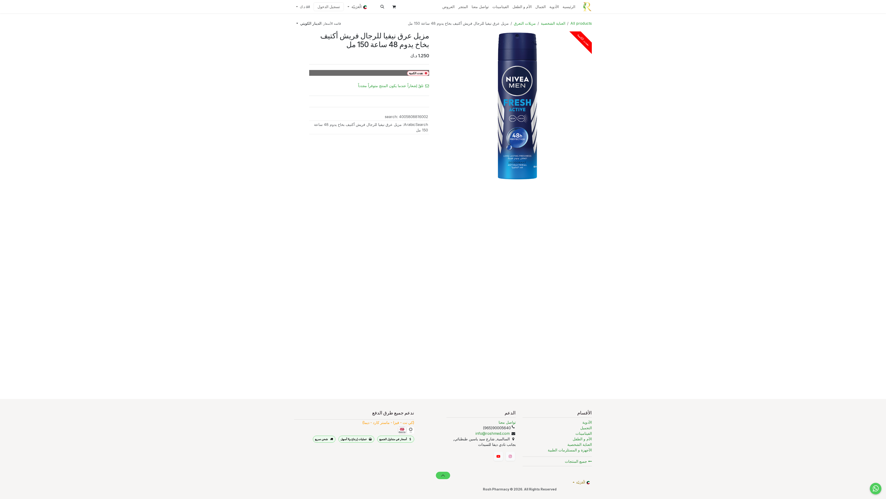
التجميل (586, 428)
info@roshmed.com (493, 433)
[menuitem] (569, 6)
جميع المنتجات (576, 461)
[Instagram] (510, 456)
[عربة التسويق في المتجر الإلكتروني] (394, 7)
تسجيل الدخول (328, 6)
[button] (382, 7)
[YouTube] (498, 456)
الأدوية (587, 422)
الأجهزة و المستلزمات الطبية (570, 450)
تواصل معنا (507, 422)
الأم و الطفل (582, 439)
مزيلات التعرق (525, 23)
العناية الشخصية (553, 23)
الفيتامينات (583, 433)
